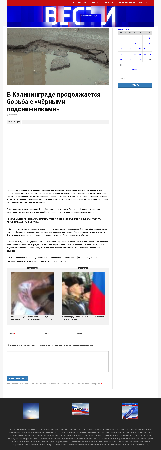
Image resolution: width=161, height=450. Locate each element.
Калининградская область (23, 261)
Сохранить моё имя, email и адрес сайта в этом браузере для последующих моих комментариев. (51, 345)
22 (145, 54)
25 (126, 60)
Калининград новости (63, 258)
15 (145, 49)
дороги (41, 258)
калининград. (87, 258)
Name (12, 334)
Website (80, 334)
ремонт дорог (49, 261)
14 (140, 49)
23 (150, 54)
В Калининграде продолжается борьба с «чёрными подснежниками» (54, 102)
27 (135, 60)
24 (121, 60)
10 (121, 49)
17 (121, 54)
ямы (63, 261)
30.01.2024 (13, 115)
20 (135, 54)
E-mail (46, 334)
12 (130, 49)
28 (140, 60)
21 (140, 54)
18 (126, 54)
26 (130, 60)
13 (135, 49)
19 (130, 54)
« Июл (134, 69)
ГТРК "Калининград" (20, 258)
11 (126, 49)
